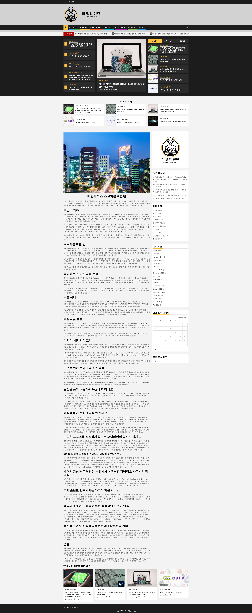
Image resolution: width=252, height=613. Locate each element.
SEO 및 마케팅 (157, 210)
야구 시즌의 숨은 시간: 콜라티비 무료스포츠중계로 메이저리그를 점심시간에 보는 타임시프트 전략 (81, 67)
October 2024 (157, 270)
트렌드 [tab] (182, 41)
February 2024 (157, 286)
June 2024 (156, 279)
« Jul (154, 349)
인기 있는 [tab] (169, 41)
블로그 (75, 27)
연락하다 (140, 27)
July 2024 (156, 276)
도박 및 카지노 (107, 27)
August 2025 (157, 263)
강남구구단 (67, 510)
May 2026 (156, 254)
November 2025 (158, 257)
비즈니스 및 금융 (120, 27)
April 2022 (156, 305)
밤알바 (155, 361)
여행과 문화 (131, 27)
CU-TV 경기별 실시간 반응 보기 (80, 45)
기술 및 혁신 (72, 73)
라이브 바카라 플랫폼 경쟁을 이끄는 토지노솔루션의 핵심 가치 (152, 34)
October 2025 (157, 260)
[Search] (187, 27)
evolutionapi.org (133, 531)
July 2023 (156, 299)
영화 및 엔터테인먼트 (75, 62)
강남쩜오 (91, 486)
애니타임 (120, 465)
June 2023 (156, 302)
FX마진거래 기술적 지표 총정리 (80, 56)
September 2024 (158, 273)
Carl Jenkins (113, 88)
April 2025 (156, 267)
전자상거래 (156, 239)
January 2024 (157, 289)
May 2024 (156, 283)
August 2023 (157, 295)
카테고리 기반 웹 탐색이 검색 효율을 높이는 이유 (110, 34)
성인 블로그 (157, 229)
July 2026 (156, 251)
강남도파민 (67, 495)
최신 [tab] (155, 41)
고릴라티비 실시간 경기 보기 (72, 441)
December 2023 (158, 292)
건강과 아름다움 (95, 27)
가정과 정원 (83, 27)
